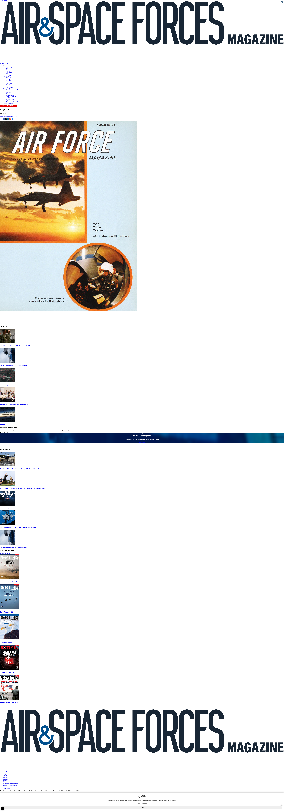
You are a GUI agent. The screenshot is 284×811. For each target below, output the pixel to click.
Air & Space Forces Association (10, 783)
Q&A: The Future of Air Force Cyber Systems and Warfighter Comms (18, 345)
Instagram (5, 774)
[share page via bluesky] (12, 119)
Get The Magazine (10, 87)
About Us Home (10, 95)
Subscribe (2, 116)
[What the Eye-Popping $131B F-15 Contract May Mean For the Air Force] (7, 524)
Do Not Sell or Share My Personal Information (14, 787)
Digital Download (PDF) (11, 116)
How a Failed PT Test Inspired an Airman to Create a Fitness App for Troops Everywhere (22, 488)
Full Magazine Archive (5, 553)
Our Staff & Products (11, 96)
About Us (5, 93)
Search (9, 62)
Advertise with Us (10, 99)
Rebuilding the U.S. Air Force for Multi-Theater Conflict (14, 404)
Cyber (7, 74)
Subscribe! (8, 80)
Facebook (5, 771)
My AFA (2, 63)
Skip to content (3, 0)
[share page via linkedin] (8, 119)
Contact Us (8, 100)
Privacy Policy (6, 788)
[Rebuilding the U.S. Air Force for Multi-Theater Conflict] (7, 401)
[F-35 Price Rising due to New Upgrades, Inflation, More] (7, 362)
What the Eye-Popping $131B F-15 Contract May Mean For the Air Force (18, 527)
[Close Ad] (281, 805)
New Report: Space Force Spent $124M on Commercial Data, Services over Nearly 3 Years (22, 385)
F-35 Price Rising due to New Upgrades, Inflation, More (14, 365)
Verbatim (2, 424)
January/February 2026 (9, 702)
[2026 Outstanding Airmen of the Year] (7, 505)
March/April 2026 (7, 672)
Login (6, 62)
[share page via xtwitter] (6, 119)
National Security (10, 72)
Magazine (5, 81)
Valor (7, 91)
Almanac (8, 85)
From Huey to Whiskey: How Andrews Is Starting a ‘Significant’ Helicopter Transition (21, 469)
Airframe (8, 79)
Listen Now (142, 442)
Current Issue (9, 83)
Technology (8, 75)
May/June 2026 (6, 642)
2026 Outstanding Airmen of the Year (9, 508)
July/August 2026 (6, 612)
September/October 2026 (9, 582)
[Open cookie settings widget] (2, 808)
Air (6, 68)
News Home (9, 67)
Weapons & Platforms (8, 103)
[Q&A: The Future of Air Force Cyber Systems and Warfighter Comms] (7, 343)
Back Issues (8, 84)
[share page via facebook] (4, 119)
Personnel (8, 71)
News (4, 66)
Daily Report (6, 76)
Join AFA (2, 62)
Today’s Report (9, 77)
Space (7, 70)
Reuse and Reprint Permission (13, 101)
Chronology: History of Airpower (14, 89)
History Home (6, 88)
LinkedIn (5, 775)
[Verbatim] (7, 421)
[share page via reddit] (10, 119)
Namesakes (8, 92)
